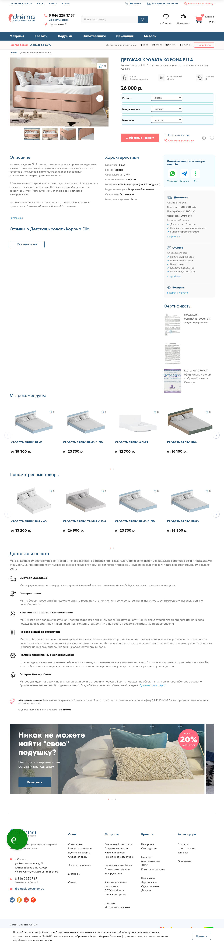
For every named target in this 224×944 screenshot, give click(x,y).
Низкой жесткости (115, 852)
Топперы (183, 852)
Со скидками (149, 848)
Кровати (40, 36)
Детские (146, 890)
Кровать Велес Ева (182, 442)
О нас (65, 3)
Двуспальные (149, 882)
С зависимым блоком (117, 869)
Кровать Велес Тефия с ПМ (84, 521)
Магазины (74, 873)
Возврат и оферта (177, 292)
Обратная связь (77, 857)
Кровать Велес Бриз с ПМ (83, 442)
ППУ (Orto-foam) (114, 890)
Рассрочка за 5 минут (200, 3)
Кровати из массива (153, 869)
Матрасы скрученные (117, 907)
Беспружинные (113, 873)
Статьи (53, 3)
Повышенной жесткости (118, 844)
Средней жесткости (116, 848)
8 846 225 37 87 (62, 15)
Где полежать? (58, 24)
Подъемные (148, 878)
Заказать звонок (58, 19)
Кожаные (146, 857)
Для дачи (110, 903)
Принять (201, 936)
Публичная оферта (79, 852)
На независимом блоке (118, 865)
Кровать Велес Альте (131, 442)
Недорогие (147, 844)
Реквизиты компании (80, 848)
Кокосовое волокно (116, 882)
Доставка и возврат (153, 685)
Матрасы (17, 36)
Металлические (150, 861)
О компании (75, 844)
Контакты (135, 3)
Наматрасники (94, 36)
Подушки (65, 36)
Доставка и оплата (21, 3)
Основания (125, 36)
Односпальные (150, 886)
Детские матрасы (115, 894)
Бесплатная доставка (165, 3)
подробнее (173, 236)
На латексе (111, 886)
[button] (99, 98)
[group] (107, 759)
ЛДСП (144, 865)
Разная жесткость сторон (119, 857)
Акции (40, 3)
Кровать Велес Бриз (27, 442)
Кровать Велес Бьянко (29, 521)
